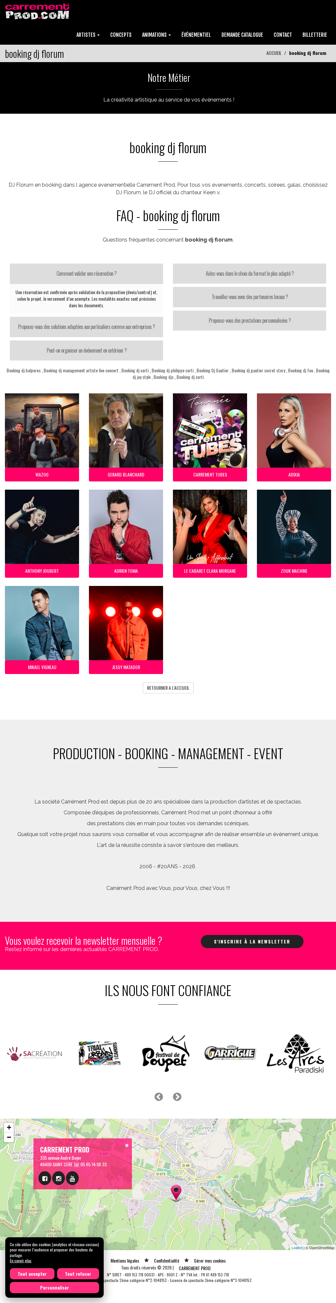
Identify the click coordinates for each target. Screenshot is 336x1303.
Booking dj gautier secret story (258, 370)
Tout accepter (32, 1273)
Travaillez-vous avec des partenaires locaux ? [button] (250, 297)
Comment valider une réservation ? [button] (86, 273)
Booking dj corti (135, 370)
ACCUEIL (274, 52)
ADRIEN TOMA (126, 570)
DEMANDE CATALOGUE (242, 35)
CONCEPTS (121, 35)
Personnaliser (54, 1287)
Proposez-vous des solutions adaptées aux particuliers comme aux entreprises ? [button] (86, 327)
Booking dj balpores (24, 370)
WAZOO (42, 474)
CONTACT (283, 35)
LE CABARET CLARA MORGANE (210, 570)
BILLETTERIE (315, 35)
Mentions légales (125, 1260)
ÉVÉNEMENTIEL (196, 35)
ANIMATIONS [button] (155, 35)
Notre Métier (169, 77)
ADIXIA (294, 474)
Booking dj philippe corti (173, 370)
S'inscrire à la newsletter (252, 941)
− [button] (9, 1137)
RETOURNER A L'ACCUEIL (168, 687)
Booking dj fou (300, 370)
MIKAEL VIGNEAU (42, 666)
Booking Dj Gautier (213, 370)
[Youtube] (72, 1178)
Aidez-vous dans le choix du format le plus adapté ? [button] (250, 273)
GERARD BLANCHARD (126, 474)
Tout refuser (78, 1273)
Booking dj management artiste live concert (81, 370)
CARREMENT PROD (195, 1268)
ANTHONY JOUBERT (42, 570)
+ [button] (9, 1127)
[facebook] (44, 1178)
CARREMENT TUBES (210, 474)
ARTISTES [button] (86, 35)
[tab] (86, 274)
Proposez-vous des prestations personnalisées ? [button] (250, 320)
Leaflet (297, 1247)
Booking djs (164, 376)
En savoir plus (21, 1260)
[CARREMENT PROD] (38, 10)
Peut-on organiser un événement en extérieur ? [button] (87, 350)
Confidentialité (166, 1260)
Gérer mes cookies (210, 1260)
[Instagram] (58, 1178)
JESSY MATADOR (126, 666)
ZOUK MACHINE (294, 570)
